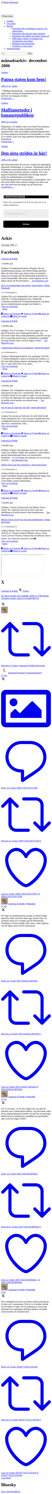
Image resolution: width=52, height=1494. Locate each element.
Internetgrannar (13, 48)
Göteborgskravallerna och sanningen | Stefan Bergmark (25, 348)
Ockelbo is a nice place (22, 46)
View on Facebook (9, 306)
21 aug (4, 675)
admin (14, 86)
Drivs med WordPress (10, 1491)
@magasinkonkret (34, 673)
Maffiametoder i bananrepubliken (17, 112)
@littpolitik (30, 904)
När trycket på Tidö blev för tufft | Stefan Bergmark (23, 407)
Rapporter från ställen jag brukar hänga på (30, 36)
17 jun (4, 906)
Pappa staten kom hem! (23, 79)
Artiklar (10, 21)
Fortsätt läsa (7, 98)
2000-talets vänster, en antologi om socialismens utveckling (27, 39)
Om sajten (11, 23)
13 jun (4, 1099)
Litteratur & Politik (9, 259)
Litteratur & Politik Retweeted (31, 665)
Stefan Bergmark (17, 9)
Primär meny (7, 16)
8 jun (3, 1292)
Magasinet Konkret (16, 673)
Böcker (10, 26)
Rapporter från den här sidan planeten (28, 33)
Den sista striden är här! (24, 153)
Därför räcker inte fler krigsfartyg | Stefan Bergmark (23, 465)
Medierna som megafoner (23, 43)
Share (4, 309)
